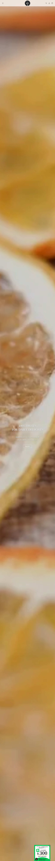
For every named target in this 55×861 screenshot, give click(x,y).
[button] (2, 3)
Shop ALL (27, 446)
